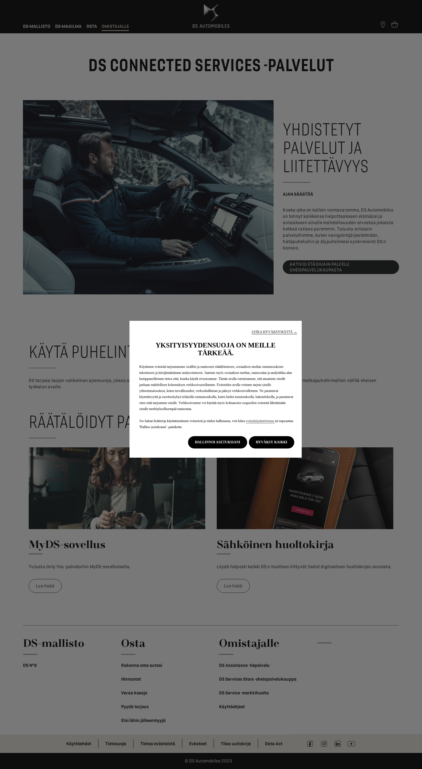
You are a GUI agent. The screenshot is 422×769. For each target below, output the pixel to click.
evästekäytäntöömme (260, 421)
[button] (274, 332)
